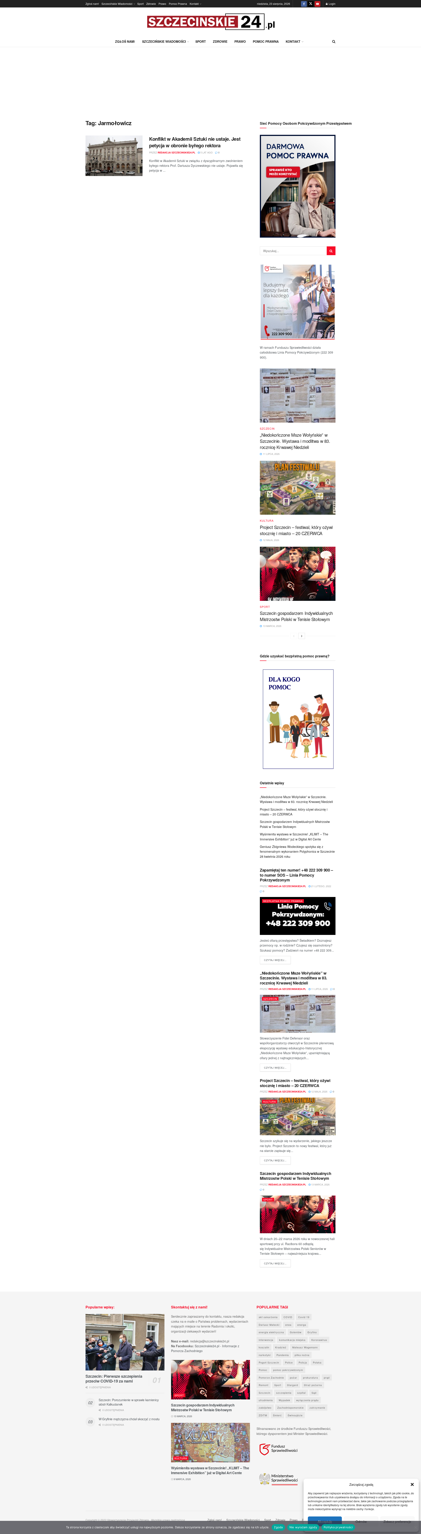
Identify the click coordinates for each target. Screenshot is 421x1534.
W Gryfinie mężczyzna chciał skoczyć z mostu (129, 1419)
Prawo (162, 3)
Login (331, 3)
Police (289, 1362)
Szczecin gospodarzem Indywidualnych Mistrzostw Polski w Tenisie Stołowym (296, 616)
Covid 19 (303, 1317)
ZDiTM (263, 1415)
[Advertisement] (210, 80)
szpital (301, 1392)
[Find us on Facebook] (304, 3)
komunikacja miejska (292, 1340)
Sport (140, 3)
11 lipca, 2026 (319, 989)
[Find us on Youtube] (317, 3)
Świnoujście (295, 1415)
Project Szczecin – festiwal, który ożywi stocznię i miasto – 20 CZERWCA (296, 530)
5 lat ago (206, 152)
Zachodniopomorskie (290, 1407)
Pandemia (283, 1355)
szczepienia (283, 1392)
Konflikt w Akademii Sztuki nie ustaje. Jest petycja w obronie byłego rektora (194, 142)
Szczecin (267, 428)
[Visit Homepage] (210, 21)
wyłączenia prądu (307, 1400)
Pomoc (263, 1370)
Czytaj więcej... (277, 960)
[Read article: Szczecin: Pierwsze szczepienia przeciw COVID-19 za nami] (125, 1342)
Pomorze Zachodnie (271, 1377)
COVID (288, 1317)
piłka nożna (302, 1355)
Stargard (292, 1385)
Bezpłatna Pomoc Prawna (283, 901)
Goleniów (295, 1332)
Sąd (314, 1392)
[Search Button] (333, 41)
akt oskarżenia (268, 1317)
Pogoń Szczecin (269, 1362)
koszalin (264, 1347)
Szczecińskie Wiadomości (117, 3)
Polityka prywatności (338, 1527)
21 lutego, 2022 (320, 886)
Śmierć (277, 1415)
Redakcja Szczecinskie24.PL (176, 152)
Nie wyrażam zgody (303, 1527)
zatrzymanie (317, 1407)
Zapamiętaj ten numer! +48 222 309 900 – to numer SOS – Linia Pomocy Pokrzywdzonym (296, 875)
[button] (412, 1484)
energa (301, 1324)
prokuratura (310, 1377)
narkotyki (265, 1355)
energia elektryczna (271, 1332)
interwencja (266, 1340)
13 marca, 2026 (320, 1184)
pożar (293, 1377)
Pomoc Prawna (178, 3)
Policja (303, 1362)
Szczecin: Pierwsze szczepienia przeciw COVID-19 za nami (114, 1378)
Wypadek (284, 1400)
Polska (317, 1362)
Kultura (267, 520)
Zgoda (278, 1527)
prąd (327, 1377)
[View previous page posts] (294, 636)
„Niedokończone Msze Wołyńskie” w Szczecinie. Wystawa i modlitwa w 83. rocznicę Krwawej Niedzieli (295, 441)
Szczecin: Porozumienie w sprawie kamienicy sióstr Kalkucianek (129, 1402)
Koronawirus (319, 1340)
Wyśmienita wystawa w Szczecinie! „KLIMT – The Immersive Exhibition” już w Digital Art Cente (210, 1470)
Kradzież (280, 1347)
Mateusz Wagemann (305, 1347)
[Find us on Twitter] (311, 3)
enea (288, 1324)
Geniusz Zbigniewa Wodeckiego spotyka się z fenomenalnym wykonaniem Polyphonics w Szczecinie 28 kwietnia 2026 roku (297, 851)
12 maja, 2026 (318, 1091)
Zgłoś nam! (92, 3)
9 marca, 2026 (182, 1479)
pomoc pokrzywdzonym (288, 1370)
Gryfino (312, 1332)
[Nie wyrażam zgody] (415, 1527)
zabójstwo (265, 1407)
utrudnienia (266, 1400)
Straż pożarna (313, 1385)
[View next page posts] (301, 636)
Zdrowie (151, 3)
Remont (263, 1385)
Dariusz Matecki (269, 1324)
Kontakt (194, 3)
